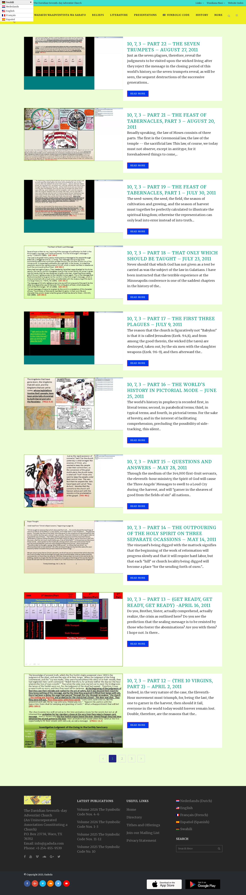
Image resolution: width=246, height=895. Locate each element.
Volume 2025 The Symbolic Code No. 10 (98, 849)
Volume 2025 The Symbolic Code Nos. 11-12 (98, 836)
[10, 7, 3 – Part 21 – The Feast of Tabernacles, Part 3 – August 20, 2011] (73, 134)
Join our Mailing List (143, 833)
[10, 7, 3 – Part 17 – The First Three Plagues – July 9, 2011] (73, 337)
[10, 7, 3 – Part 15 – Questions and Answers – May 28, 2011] (73, 481)
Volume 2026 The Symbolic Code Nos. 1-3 (98, 824)
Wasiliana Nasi (215, 3)
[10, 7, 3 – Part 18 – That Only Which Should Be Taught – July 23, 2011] (73, 272)
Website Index (235, 3)
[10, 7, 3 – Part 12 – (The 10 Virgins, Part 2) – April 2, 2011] (73, 711)
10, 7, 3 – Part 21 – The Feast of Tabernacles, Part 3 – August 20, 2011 (171, 121)
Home (131, 809)
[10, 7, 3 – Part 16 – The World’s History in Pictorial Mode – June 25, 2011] (73, 403)
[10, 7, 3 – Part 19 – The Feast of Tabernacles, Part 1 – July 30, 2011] (73, 206)
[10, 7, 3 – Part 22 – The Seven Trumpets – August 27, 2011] (73, 63)
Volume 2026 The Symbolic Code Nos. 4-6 (98, 811)
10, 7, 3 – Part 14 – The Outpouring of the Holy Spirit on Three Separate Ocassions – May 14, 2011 (171, 533)
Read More (137, 93)
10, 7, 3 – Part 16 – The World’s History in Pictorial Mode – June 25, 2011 (172, 390)
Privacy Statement (141, 840)
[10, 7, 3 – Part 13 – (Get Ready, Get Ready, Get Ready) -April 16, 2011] (73, 629)
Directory (134, 817)
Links (199, 3)
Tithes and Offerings (143, 825)
